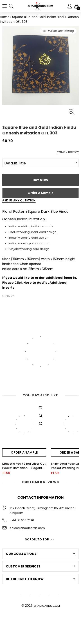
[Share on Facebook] (5, 303)
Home (4, 17)
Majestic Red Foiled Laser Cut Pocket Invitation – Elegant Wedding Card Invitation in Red (24, 466)
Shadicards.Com (47, 606)
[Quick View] (40, 415)
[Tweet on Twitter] (11, 303)
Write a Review (68, 152)
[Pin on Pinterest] (18, 303)
